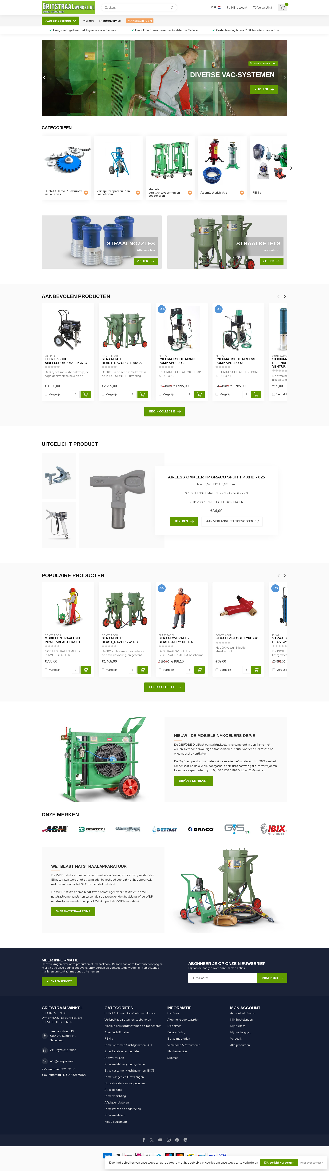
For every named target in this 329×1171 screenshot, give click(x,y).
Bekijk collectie (162, 411)
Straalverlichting (115, 1096)
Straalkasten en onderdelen (123, 1109)
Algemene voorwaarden (183, 1020)
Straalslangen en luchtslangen (124, 1077)
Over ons (173, 1013)
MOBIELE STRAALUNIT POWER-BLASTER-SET (63, 640)
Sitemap (172, 1058)
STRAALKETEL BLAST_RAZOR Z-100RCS (122, 361)
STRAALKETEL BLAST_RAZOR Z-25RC (120, 640)
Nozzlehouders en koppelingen (125, 1083)
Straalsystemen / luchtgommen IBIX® (129, 1070)
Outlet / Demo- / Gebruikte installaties (130, 1013)
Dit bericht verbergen (279, 1163)
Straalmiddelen (115, 1115)
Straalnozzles (113, 1090)
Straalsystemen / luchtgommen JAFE (129, 1045)
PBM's (109, 1039)
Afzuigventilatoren (117, 1102)
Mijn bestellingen (241, 1020)
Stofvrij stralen (114, 1058)
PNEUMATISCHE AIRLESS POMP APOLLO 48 (235, 361)
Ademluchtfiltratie (117, 1032)
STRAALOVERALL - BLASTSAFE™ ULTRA (176, 640)
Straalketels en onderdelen (122, 1051)
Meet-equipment (116, 1122)
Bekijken (181, 521)
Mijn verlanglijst (240, 1032)
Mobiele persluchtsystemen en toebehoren (133, 1026)
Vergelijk (54, 394)
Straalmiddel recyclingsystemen (125, 1064)
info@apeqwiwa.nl (62, 1061)
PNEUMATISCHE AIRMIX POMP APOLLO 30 (177, 361)
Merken (88, 20)
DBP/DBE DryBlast (193, 781)
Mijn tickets (237, 1026)
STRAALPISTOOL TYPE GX (237, 638)
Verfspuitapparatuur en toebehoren (128, 1020)
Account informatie (242, 1013)
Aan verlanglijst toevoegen (229, 521)
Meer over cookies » (311, 1163)
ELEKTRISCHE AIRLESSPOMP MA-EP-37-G (66, 361)
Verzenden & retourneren (183, 1045)
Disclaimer (174, 1026)
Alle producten (240, 1045)
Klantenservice (110, 20)
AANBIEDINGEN (140, 20)
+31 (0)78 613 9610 (63, 1050)
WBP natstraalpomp (73, 911)
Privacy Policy (176, 1032)
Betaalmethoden (178, 1039)
